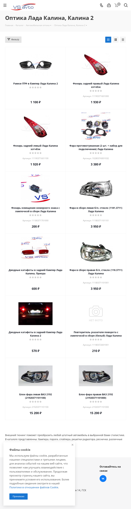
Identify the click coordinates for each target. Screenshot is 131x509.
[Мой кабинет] (109, 5)
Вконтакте (103, 478)
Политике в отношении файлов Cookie (33, 487)
